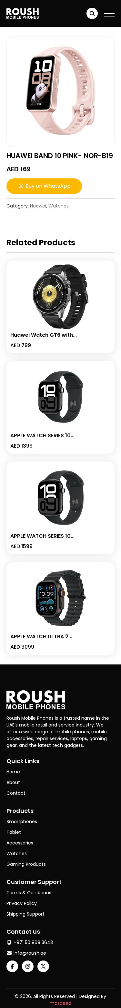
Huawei (38, 206)
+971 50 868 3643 (32, 942)
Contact (15, 793)
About (13, 782)
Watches (58, 206)
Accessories (19, 843)
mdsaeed (60, 1003)
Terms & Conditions (28, 892)
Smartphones (21, 821)
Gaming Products (26, 864)
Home (13, 772)
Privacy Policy (21, 903)
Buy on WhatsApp (47, 186)
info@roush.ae (29, 953)
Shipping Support (25, 914)
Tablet (13, 832)
